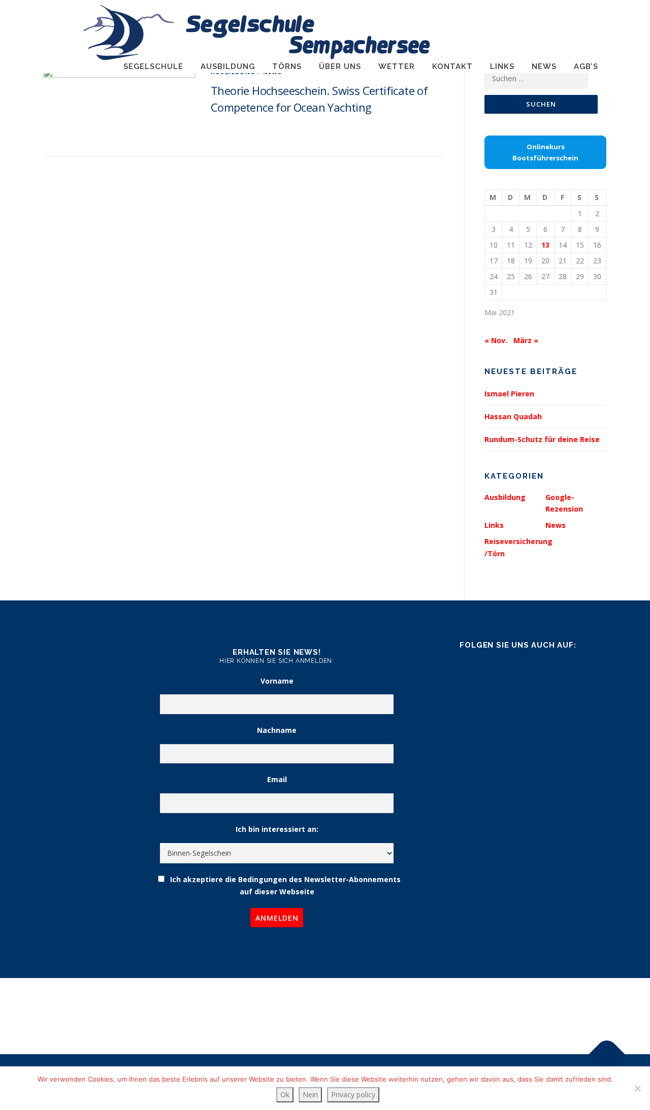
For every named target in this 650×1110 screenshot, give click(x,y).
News (544, 66)
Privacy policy (353, 1094)
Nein (310, 1094)
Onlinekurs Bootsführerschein (545, 152)
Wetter (396, 66)
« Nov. (495, 340)
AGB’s (586, 66)
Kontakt (452, 66)
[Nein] (637, 1088)
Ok (284, 1094)
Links (502, 66)
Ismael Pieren (509, 393)
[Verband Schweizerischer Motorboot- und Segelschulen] (252, 997)
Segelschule (153, 66)
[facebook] (518, 672)
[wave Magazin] (108, 994)
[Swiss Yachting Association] (397, 997)
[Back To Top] (607, 1054)
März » (525, 340)
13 (545, 245)
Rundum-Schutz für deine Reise (542, 439)
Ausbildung (228, 66)
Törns (287, 66)
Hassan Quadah (513, 416)
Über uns (340, 66)
